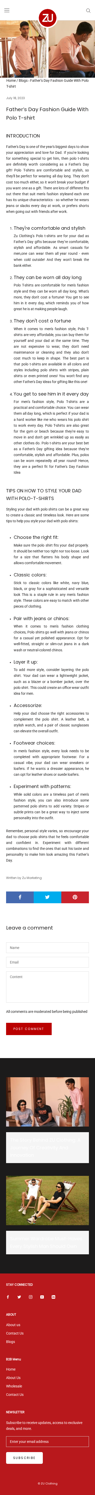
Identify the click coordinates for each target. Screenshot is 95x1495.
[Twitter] (19, 1297)
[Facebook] (8, 1297)
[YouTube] (42, 1297)
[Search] (88, 10)
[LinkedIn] (53, 1297)
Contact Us (15, 1333)
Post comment (28, 1029)
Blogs (23, 80)
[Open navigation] (6, 10)
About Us (13, 1378)
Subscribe (24, 1458)
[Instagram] (30, 1297)
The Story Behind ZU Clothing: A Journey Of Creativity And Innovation (45, 1147)
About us (13, 1325)
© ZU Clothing (48, 1483)
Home (11, 80)
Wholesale (14, 1386)
